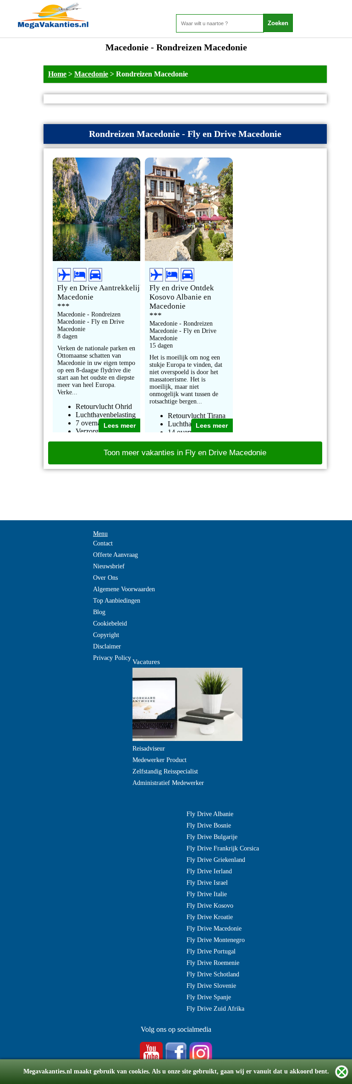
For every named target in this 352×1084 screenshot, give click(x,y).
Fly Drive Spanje (209, 997)
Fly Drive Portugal (211, 951)
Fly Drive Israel (207, 882)
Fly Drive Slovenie (211, 985)
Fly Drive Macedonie (214, 928)
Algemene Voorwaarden (124, 589)
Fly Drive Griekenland (216, 859)
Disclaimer (107, 646)
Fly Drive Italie (207, 894)
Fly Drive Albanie (210, 814)
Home (57, 74)
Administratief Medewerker (168, 782)
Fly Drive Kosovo (210, 905)
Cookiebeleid (110, 623)
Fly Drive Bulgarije (212, 836)
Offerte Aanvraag (115, 554)
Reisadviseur (148, 748)
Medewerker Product (159, 760)
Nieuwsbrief (109, 566)
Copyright (106, 635)
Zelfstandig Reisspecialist (165, 771)
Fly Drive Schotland (213, 974)
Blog (99, 612)
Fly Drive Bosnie (209, 825)
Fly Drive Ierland (209, 871)
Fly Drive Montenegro (216, 940)
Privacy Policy (112, 657)
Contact (103, 543)
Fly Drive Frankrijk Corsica (223, 848)
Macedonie (91, 74)
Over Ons (105, 577)
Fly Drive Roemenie (213, 962)
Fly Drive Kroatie (210, 917)
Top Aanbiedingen (116, 600)
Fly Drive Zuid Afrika (215, 1008)
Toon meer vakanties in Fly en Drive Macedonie (185, 452)
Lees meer (120, 425)
